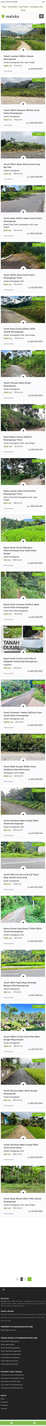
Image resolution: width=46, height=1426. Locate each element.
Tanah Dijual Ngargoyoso (10, 1341)
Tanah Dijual (12, 7)
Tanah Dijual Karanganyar (10, 1358)
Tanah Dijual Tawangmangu (11, 1354)
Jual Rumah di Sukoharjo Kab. (12, 1388)
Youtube (4, 1409)
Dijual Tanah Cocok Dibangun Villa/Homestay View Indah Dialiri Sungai (20, 550)
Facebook (4, 1405)
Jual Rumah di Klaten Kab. (11, 1381)
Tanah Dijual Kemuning (9, 1361)
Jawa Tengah (23, 7)
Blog (2, 1399)
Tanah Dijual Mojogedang (10, 1348)
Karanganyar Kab (36, 7)
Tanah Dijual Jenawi (8, 1330)
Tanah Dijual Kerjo (7, 1344)
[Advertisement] (23, 1247)
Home (4, 7)
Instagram (4, 1402)
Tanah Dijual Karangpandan (11, 1351)
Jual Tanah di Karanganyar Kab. (12, 1378)
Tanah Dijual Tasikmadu (9, 1364)
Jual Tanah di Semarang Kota (11, 1385)
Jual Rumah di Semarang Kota (12, 1375)
